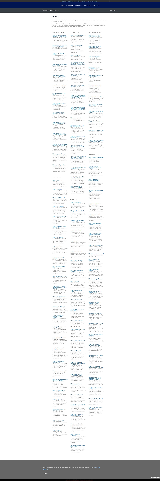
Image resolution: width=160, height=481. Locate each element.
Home (62, 5)
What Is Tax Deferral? (75, 117)
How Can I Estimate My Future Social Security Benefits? (58, 349)
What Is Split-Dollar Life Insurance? (94, 214)
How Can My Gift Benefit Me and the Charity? (59, 65)
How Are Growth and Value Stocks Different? (77, 221)
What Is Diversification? (76, 260)
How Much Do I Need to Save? (60, 276)
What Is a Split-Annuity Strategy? (58, 257)
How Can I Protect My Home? (95, 323)
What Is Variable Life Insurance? (93, 270)
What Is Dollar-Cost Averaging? (75, 435)
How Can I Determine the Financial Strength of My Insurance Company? (94, 378)
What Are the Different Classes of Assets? (76, 384)
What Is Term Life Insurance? (95, 245)
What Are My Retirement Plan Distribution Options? (60, 380)
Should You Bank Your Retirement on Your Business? (58, 316)
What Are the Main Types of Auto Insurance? (95, 279)
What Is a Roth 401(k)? (58, 206)
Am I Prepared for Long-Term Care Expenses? (95, 388)
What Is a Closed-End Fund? (77, 329)
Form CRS (45, 469)
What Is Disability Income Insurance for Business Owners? (94, 234)
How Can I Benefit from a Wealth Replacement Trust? (59, 134)
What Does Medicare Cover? (95, 398)
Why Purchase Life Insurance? (96, 157)
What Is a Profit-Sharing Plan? (59, 216)
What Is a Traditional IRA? (58, 390)
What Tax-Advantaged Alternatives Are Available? (77, 146)
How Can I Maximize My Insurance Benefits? (94, 303)
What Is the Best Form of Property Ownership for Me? (59, 154)
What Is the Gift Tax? (75, 55)
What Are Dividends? (75, 202)
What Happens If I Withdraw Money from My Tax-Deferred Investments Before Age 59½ (77, 108)
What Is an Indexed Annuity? (59, 371)
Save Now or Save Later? (58, 420)
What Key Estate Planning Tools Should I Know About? (59, 36)
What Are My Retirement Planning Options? (58, 326)
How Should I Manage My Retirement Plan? (58, 410)
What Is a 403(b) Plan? (58, 237)
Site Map (45, 473)
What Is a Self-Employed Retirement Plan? (58, 362)
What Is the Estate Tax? (76, 45)
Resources (87, 5)
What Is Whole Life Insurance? (96, 253)
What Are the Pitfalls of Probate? (58, 54)
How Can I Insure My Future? (95, 313)
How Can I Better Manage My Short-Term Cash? (95, 76)
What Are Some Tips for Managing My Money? (94, 36)
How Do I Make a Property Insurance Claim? (95, 292)
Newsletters (78, 5)
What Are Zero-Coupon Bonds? (76, 251)
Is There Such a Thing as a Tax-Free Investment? (78, 168)
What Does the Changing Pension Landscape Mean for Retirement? (59, 287)
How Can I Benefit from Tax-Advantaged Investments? (77, 126)
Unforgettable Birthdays (58, 306)
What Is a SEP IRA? (57, 180)
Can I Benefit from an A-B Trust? (58, 94)
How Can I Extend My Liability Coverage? (95, 356)
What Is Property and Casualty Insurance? (93, 180)
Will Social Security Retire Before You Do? (58, 337)
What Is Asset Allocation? (76, 394)
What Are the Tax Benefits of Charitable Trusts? (77, 86)
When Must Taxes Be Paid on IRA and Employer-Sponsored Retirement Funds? (77, 96)
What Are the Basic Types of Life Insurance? (95, 408)
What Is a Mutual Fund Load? (77, 340)
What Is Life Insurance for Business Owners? (94, 203)
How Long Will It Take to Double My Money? (94, 47)
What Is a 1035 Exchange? (58, 296)
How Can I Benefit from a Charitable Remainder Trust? (59, 123)
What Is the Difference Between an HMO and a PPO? (95, 367)
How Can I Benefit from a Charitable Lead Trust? (58, 113)
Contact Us (96, 5)
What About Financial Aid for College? (95, 112)
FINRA (95, 467)
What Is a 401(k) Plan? (57, 399)
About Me (69, 5)
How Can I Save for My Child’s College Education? (77, 405)
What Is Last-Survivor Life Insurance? (94, 224)
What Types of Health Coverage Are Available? (94, 345)
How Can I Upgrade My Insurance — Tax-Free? (76, 187)
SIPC (99, 467)
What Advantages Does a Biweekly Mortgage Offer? (95, 85)
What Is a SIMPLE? (57, 189)
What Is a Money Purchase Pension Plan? (59, 227)
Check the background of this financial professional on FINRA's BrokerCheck (79, 1)
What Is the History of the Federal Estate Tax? (58, 165)
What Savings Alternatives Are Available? (96, 121)
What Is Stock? (74, 241)
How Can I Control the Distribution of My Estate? (58, 76)
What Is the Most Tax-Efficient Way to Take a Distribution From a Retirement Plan (78, 157)
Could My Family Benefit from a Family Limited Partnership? (59, 145)
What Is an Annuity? (75, 350)
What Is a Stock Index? (76, 299)
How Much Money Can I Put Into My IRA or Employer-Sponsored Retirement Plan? (77, 63)
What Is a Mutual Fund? (76, 320)
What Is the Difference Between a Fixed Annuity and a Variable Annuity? (77, 363)
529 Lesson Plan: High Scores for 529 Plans (77, 446)
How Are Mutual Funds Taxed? (76, 230)
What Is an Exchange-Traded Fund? (77, 211)
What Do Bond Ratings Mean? (76, 291)
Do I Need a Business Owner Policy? (95, 191)
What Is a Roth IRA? (57, 430)
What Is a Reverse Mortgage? (95, 96)
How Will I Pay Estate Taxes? (59, 85)
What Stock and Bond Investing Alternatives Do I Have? (77, 425)
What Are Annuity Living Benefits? (58, 267)
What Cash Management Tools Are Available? (94, 57)
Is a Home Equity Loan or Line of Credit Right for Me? (95, 141)
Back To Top (154, 477)
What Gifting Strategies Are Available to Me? (59, 104)
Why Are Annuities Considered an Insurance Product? (94, 167)
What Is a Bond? (74, 281)
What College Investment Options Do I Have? (77, 415)
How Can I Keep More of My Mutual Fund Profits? (77, 177)
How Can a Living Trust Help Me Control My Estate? (59, 46)
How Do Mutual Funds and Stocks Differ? (77, 310)
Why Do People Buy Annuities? (57, 246)
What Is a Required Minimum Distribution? (77, 75)
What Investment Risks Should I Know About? (76, 375)
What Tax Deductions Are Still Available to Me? (77, 137)
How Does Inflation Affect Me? (96, 130)
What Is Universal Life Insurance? (93, 260)
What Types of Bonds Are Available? (76, 271)
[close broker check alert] (109, 1)
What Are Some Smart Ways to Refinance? (95, 105)
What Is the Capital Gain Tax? (77, 35)
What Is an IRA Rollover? (58, 197)
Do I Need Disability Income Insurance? (95, 335)
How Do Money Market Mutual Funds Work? (94, 68)
